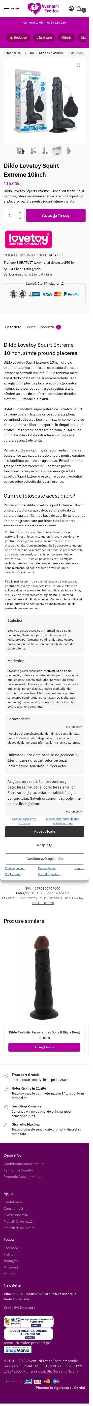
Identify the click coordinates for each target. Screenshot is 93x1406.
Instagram (12, 1261)
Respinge (45, 845)
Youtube (10, 1273)
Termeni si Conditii (18, 1170)
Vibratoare (44, 37)
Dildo (85, 37)
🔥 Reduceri (18, 37)
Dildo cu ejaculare (51, 53)
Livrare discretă (16, 1215)
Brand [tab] (30, 327)
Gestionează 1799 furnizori (24, 821)
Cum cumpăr (13, 1208)
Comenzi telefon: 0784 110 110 (44, 22)
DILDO (29, 53)
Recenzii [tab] (49, 327)
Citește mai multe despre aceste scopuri (63, 821)
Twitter (9, 1254)
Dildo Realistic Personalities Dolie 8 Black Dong (44, 1032)
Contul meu (13, 1202)
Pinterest (11, 1267)
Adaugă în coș (56, 215)
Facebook (11, 1248)
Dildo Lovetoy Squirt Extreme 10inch (43, 898)
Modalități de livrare (19, 1228)
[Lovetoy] (28, 240)
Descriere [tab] (13, 327)
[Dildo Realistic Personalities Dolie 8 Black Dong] (44, 977)
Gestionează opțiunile (45, 859)
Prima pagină (12, 53)
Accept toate (44, 831)
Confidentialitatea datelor (24, 1164)
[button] (80, 8)
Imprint (79, 868)
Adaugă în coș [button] (44, 1047)
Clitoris (66, 37)
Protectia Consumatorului (24, 1176)
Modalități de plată (18, 1221)
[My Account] (71, 8)
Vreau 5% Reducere (19, 1307)
